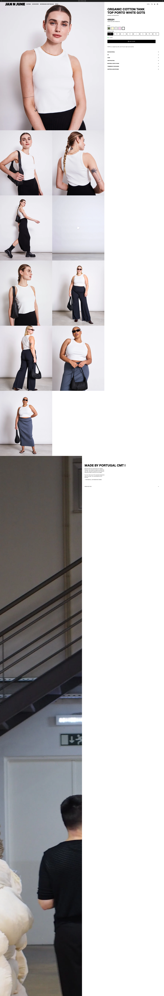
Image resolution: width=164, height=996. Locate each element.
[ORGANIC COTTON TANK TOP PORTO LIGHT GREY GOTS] (116, 28)
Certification (110, 60)
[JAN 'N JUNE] (15, 4)
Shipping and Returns (113, 69)
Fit (108, 54)
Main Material (111, 52)
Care (108, 57)
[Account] (154, 4)
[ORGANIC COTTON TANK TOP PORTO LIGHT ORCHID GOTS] (119, 28)
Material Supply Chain (113, 63)
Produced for (88, 486)
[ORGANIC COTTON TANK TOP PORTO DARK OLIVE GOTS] (108, 28)
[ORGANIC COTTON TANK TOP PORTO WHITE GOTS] (123, 28)
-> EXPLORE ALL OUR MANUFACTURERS (93, 479)
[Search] (152, 4)
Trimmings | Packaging (113, 66)
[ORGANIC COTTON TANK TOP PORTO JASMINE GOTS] (112, 28)
